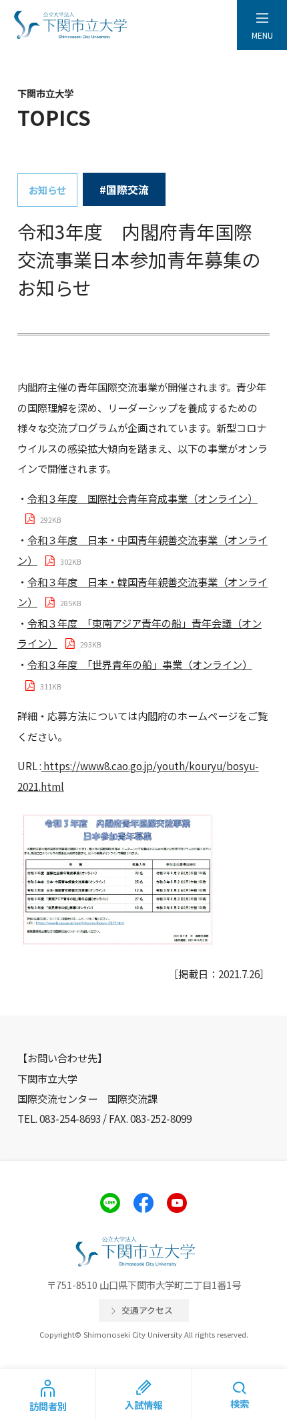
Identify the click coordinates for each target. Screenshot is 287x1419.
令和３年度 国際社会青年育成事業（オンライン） (142, 498)
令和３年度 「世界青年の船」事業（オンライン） (139, 664)
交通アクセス (147, 1310)
